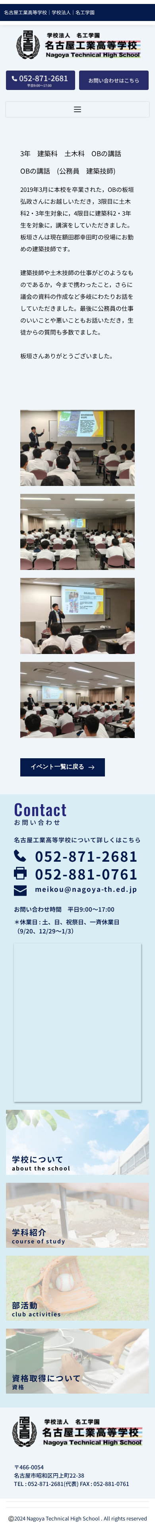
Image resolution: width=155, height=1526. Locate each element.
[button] (77, 109)
